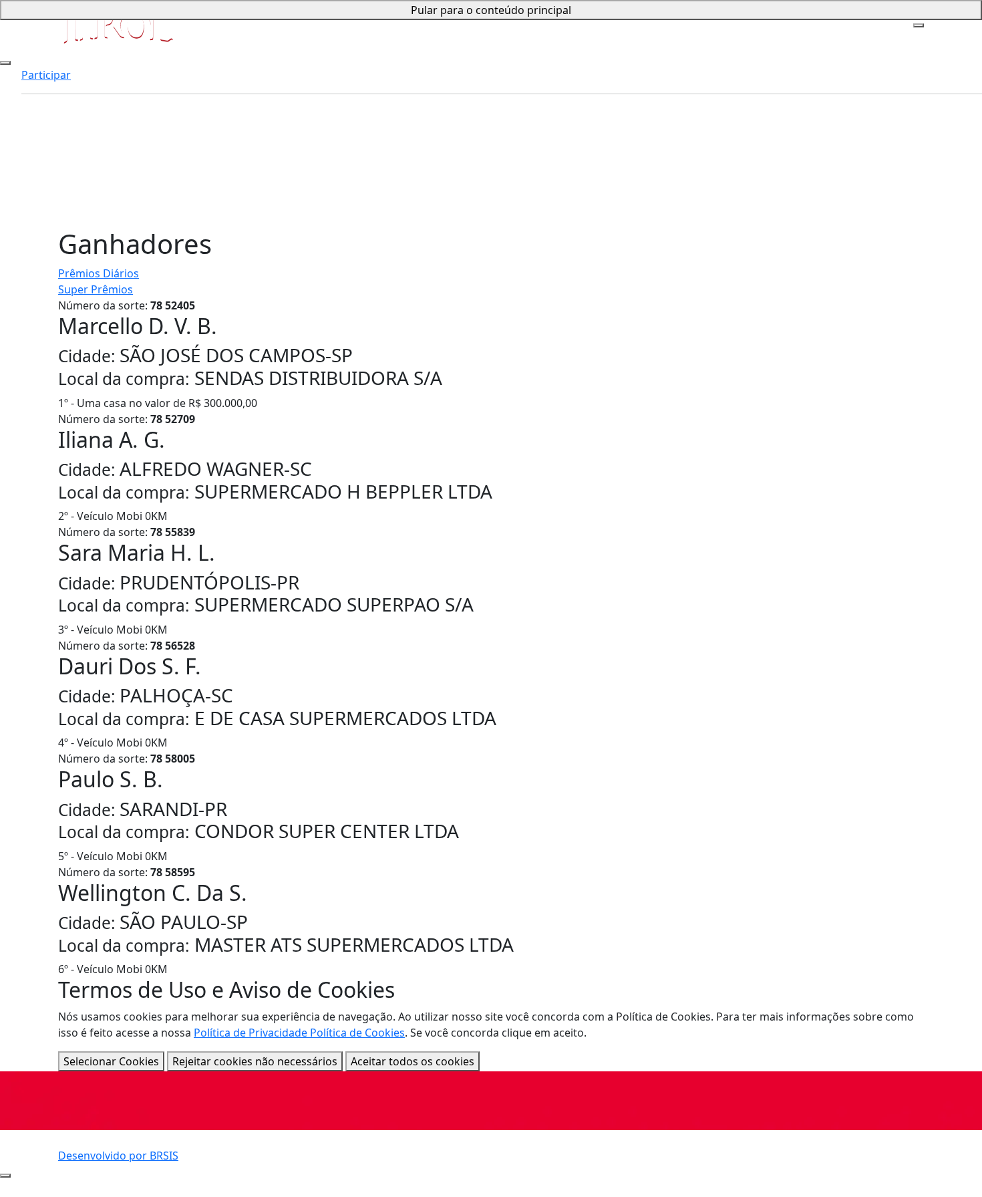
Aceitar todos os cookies (412, 1061)
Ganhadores (52, 126)
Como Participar (62, 62)
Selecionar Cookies (111, 1061)
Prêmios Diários (98, 273)
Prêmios (42, 78)
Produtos (45, 110)
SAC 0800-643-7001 (126, 1178)
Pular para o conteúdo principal (491, 10)
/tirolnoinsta (404, 1178)
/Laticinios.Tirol (411, 1162)
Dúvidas (41, 142)
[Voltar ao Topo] (5, 1176)
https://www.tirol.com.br (435, 1146)
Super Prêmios (95, 289)
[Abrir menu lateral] (918, 25)
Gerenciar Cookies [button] (713, 1162)
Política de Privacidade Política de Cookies (299, 1032)
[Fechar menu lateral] (5, 63)
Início (35, 46)
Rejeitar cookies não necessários (254, 1061)
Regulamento (113, 1162)
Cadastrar (46, 94)
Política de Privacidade (724, 1146)
